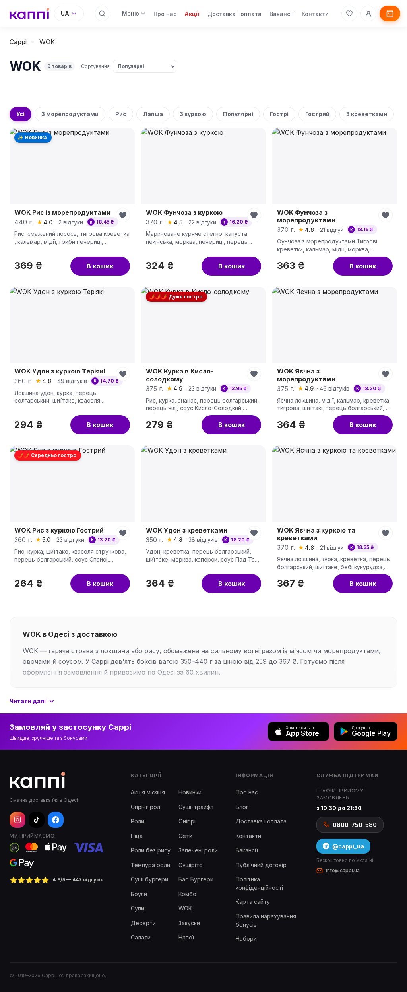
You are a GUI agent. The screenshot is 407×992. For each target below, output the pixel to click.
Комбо (187, 894)
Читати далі (28, 701)
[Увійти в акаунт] (368, 13)
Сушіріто (190, 865)
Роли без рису (151, 850)
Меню (130, 13)
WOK (185, 908)
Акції (192, 13)
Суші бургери (149, 879)
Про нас (164, 13)
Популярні (238, 114)
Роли (137, 821)
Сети (185, 836)
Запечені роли (198, 850)
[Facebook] (56, 820)
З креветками (366, 114)
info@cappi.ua (343, 870)
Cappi (18, 42)
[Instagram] (17, 820)
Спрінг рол (145, 806)
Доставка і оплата (234, 13)
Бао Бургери (195, 879)
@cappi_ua (348, 846)
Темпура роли (150, 865)
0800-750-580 (355, 824)
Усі (20, 114)
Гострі (279, 114)
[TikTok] (37, 820)
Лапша (153, 114)
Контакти (315, 13)
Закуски (189, 923)
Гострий (317, 114)
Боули (139, 894)
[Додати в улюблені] (123, 215)
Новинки (190, 792)
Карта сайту (253, 901)
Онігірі (187, 821)
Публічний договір (261, 865)
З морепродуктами (70, 114)
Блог (242, 806)
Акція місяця (148, 792)
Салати (141, 937)
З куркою (193, 114)
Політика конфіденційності (259, 883)
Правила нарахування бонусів (266, 920)
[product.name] (72, 204)
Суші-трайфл (195, 806)
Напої (186, 937)
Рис (120, 114)
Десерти (143, 923)
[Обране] (349, 13)
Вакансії (281, 13)
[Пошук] (102, 13)
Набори (246, 938)
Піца (137, 836)
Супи (137, 908)
